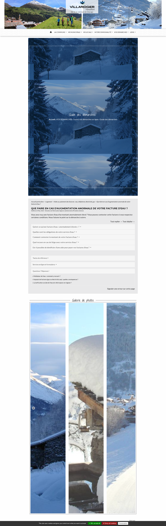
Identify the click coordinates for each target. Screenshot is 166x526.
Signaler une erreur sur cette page (121, 289)
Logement (48, 202)
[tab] (80, 511)
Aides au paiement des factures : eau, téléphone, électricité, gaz (74, 202)
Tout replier (116, 221)
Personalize (123, 523)
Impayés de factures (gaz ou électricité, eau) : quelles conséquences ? (55, 279)
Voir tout (132, 520)
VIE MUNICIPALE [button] (74, 32)
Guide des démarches (108, 119)
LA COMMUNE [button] (59, 32)
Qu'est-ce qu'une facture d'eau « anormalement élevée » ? (56, 227)
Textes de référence (40, 258)
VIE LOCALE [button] (87, 32)
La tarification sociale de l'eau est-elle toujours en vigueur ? (52, 283)
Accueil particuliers (37, 202)
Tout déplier (129, 221)
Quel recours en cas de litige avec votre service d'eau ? (55, 242)
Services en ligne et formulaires (44, 265)
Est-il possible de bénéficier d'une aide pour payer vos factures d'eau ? (61, 247)
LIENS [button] (132, 32)
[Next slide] (132, 408)
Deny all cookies (110, 523)
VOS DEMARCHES (64, 119)
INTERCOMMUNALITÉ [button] (103, 32)
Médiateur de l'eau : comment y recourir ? (46, 276)
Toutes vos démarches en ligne (85, 119)
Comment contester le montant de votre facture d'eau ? (55, 237)
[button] (51, 32)
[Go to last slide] (33, 408)
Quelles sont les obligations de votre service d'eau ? (54, 232)
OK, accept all (95, 523)
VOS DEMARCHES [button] (120, 32)
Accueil (52, 119)
